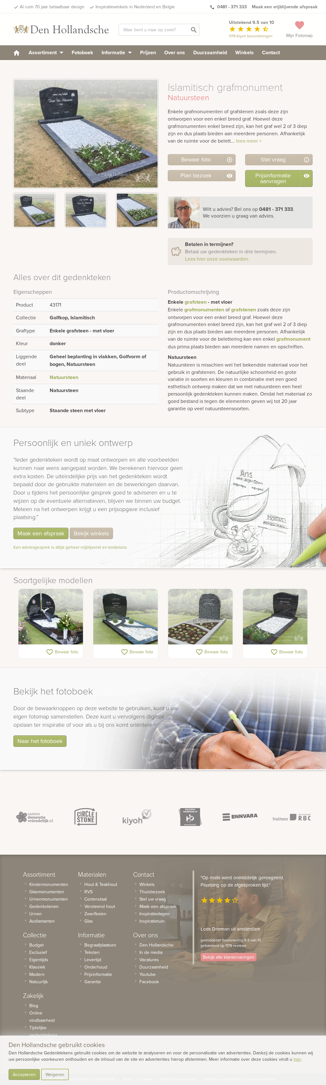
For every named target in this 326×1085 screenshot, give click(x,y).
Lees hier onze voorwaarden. (217, 258)
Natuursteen (64, 377)
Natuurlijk (38, 981)
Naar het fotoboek (40, 741)
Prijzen (148, 52)
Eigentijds (38, 959)
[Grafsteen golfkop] (275, 616)
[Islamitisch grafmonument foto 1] (34, 210)
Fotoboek (82, 52)
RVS (88, 891)
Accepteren (24, 1074)
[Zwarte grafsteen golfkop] (125, 616)
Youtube (147, 974)
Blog (33, 1005)
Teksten (92, 952)
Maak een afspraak (41, 533)
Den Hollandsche (156, 945)
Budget (36, 945)
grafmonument (293, 339)
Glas (88, 921)
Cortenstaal (95, 899)
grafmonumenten (204, 309)
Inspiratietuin (152, 921)
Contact (271, 52)
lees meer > (249, 140)
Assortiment (43, 52)
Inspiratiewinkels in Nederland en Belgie (135, 7)
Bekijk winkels (91, 533)
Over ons (174, 52)
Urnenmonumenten (48, 899)
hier (297, 1059)
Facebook (149, 981)
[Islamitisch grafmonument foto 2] (86, 210)
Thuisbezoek (152, 891)
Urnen (35, 913)
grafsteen (196, 302)
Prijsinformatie (98, 974)
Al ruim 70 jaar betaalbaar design (52, 7)
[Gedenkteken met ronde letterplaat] (50, 616)
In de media (150, 952)
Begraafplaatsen (100, 945)
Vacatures (149, 959)
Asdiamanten (42, 921)
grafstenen (243, 309)
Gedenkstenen (44, 906)
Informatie (114, 52)
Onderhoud (95, 967)
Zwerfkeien (95, 913)
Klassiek (37, 967)
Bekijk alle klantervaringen (228, 957)
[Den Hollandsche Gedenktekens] (61, 29)
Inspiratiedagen (154, 913)
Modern (37, 974)
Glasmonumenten (46, 891)
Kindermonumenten (48, 884)
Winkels (244, 52)
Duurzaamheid (210, 52)
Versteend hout (99, 906)
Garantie (92, 981)
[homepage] (17, 52)
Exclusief (38, 952)
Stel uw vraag (152, 899)
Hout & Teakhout (100, 884)
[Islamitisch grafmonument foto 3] (137, 210)
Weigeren (55, 1074)
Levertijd (92, 959)
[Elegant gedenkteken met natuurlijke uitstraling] (200, 616)
